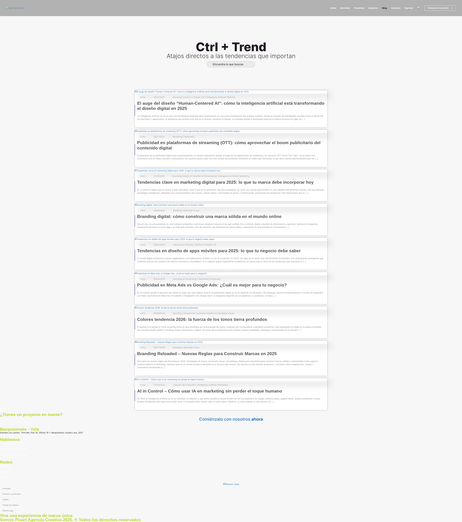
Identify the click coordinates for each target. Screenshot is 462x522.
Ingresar (408, 8)
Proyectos (359, 8)
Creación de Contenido (194, 313)
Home (333, 8)
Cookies (5, 499)
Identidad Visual (191, 211)
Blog (384, 8)
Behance (4, 478)
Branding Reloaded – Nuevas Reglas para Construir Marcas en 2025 (207, 353)
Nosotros (373, 8)
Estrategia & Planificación (185, 279)
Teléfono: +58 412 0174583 (13, 455)
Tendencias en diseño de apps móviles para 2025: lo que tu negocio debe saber (219, 250)
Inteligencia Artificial (215, 97)
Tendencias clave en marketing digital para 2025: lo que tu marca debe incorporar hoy (225, 182)
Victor (142, 97)
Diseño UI (187, 97)
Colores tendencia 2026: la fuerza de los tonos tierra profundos (202, 319)
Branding (177, 97)
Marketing (177, 137)
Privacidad (6, 488)
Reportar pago (7, 511)
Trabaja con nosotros (10, 505)
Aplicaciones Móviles (183, 245)
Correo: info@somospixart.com (15, 443)
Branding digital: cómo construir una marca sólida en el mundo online (209, 216)
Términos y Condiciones (11, 494)
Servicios (345, 8)
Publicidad (189, 137)
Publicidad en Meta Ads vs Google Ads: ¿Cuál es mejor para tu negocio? (212, 285)
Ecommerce (211, 176)
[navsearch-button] (248, 64)
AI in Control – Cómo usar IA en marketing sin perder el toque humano (209, 391)
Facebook (5, 472)
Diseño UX (199, 97)
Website (231, 97)
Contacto (395, 8)
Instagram (5, 465)
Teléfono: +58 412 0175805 (13, 449)
